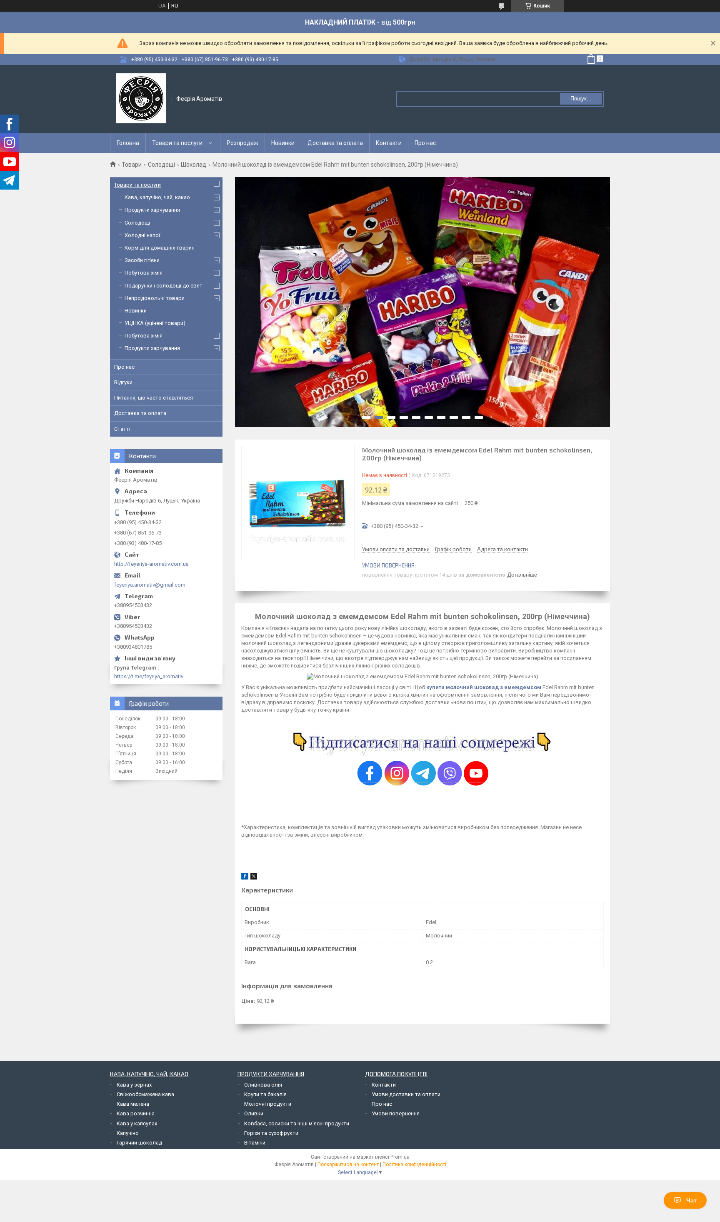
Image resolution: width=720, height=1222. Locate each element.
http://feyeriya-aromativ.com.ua (151, 564)
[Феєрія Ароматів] (141, 98)
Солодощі (161, 164)
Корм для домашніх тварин (160, 248)
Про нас (425, 143)
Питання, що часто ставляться (153, 398)
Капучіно (128, 1133)
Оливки (253, 1113)
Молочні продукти (267, 1104)
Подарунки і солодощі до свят (163, 285)
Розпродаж (242, 143)
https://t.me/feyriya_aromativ (148, 676)
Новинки (283, 143)
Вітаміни (254, 1143)
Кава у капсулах (137, 1123)
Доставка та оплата (335, 143)
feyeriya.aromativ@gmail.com (149, 585)
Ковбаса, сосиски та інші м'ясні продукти (296, 1123)
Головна (128, 143)
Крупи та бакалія (265, 1094)
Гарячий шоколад (139, 1143)
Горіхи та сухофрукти (271, 1133)
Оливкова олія (263, 1085)
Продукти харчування (152, 210)
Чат (691, 1200)
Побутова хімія (143, 273)
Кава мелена (133, 1104)
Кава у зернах (134, 1085)
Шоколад (193, 164)
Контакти (389, 143)
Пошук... (581, 98)
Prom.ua (400, 1157)
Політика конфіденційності (414, 1164)
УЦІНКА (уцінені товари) (155, 323)
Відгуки (123, 382)
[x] (253, 878)
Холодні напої (142, 235)
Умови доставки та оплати (406, 1094)
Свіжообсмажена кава (145, 1094)
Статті (122, 429)
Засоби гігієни (142, 260)
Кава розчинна (136, 1113)
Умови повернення (396, 1113)
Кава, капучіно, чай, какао (157, 197)
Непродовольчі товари (155, 298)
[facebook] (244, 878)
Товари (132, 164)
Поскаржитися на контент (348, 1164)
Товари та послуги (177, 143)
